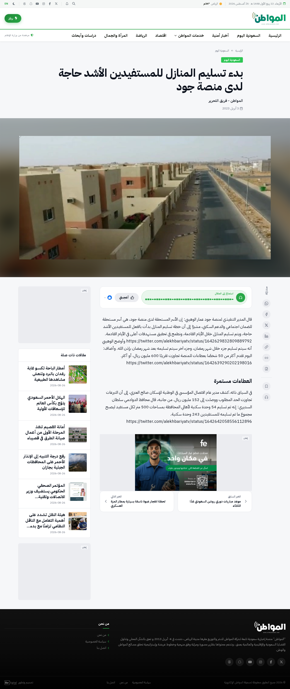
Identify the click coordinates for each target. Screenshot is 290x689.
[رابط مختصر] (266, 358)
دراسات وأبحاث (84, 35)
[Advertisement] (54, 314)
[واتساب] (266, 303)
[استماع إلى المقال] (266, 397)
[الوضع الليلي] (14, 4)
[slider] (189, 299)
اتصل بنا (101, 648)
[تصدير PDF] (266, 369)
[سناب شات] (31, 4)
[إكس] (266, 325)
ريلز (11, 18)
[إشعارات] (67, 4)
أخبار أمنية (220, 35)
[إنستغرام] (43, 4)
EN (6, 4)
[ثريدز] (24, 4)
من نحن (101, 635)
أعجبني (124, 297)
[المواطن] (268, 18)
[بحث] (74, 4)
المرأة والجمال (116, 35)
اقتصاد (160, 35)
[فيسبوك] (50, 4)
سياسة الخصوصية (95, 641)
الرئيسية (274, 35)
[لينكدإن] (266, 336)
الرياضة (141, 35)
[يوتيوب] (37, 4)
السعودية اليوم (248, 35)
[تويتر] (56, 4)
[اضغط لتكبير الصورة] (145, 197)
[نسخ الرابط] (266, 347)
